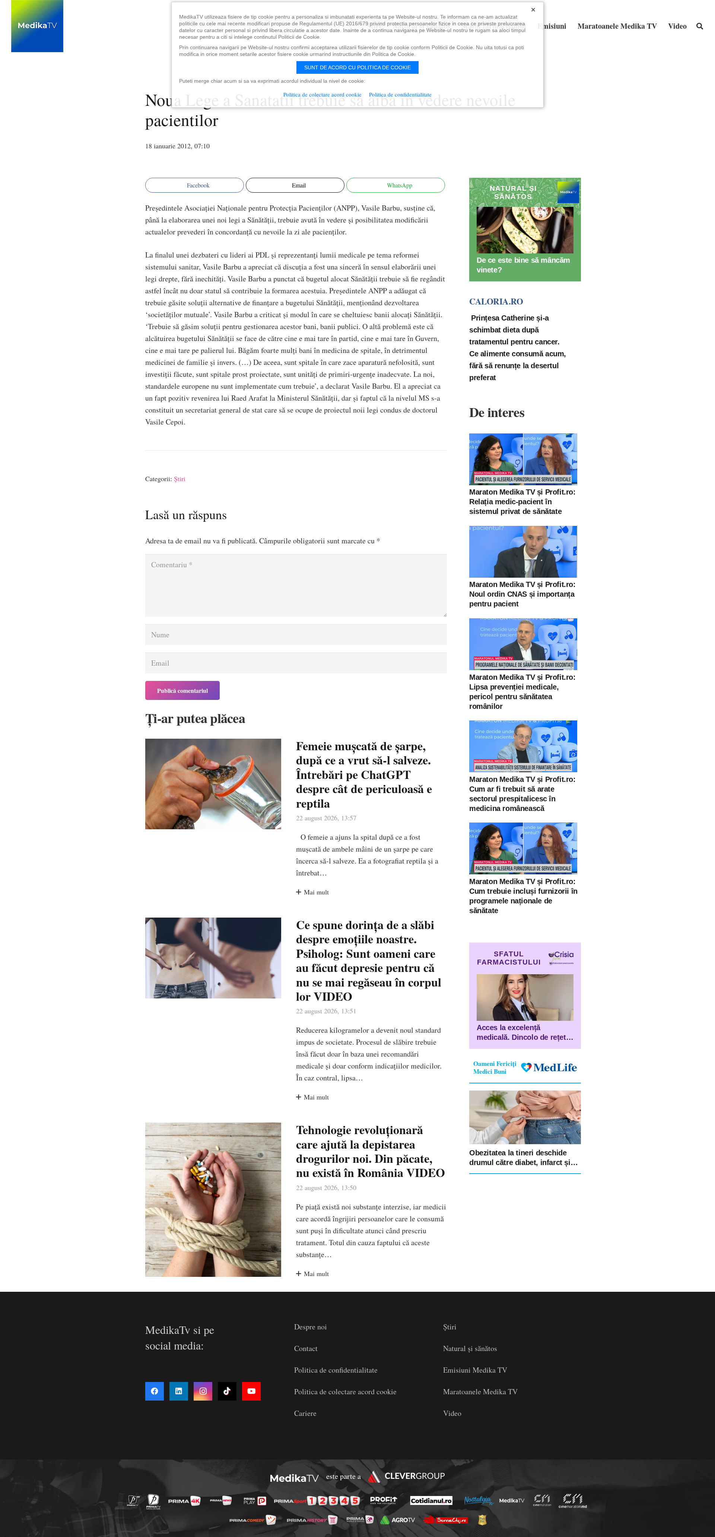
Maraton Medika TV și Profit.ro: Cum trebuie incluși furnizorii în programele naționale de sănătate (523, 895)
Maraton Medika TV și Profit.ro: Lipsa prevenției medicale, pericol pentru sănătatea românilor (522, 691)
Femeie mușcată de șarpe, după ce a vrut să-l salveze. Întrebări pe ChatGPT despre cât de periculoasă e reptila (364, 774)
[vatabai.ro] (484, 1520)
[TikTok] (227, 1391)
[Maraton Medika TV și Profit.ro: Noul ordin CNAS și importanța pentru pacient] (523, 552)
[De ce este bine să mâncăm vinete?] (525, 230)
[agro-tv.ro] (399, 1519)
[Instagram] (203, 1391)
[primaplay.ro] (256, 1501)
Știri (179, 478)
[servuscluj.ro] (447, 1519)
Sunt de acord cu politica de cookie (357, 67)
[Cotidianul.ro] (433, 1500)
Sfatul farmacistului (509, 958)
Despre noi (310, 1327)
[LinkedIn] (178, 1391)
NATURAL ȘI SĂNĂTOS (513, 192)
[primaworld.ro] (362, 1519)
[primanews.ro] (223, 1500)
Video (452, 1413)
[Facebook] (154, 1391)
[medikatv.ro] (514, 1500)
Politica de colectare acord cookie (345, 1391)
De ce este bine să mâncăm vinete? (523, 265)
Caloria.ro (496, 301)
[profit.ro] (385, 1500)
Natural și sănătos (470, 1348)
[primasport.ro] (319, 1500)
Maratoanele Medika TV (480, 1391)
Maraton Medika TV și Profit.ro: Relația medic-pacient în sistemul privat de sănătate (522, 501)
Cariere (305, 1413)
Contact (306, 1348)
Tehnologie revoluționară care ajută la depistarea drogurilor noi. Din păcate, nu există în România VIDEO (370, 1151)
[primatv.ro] (135, 1500)
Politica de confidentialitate (336, 1370)
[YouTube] (251, 1391)
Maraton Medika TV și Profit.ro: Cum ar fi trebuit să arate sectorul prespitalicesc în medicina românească (522, 793)
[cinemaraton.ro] (544, 1500)
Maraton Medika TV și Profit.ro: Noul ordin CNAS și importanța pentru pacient (522, 594)
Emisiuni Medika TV (475, 1370)
